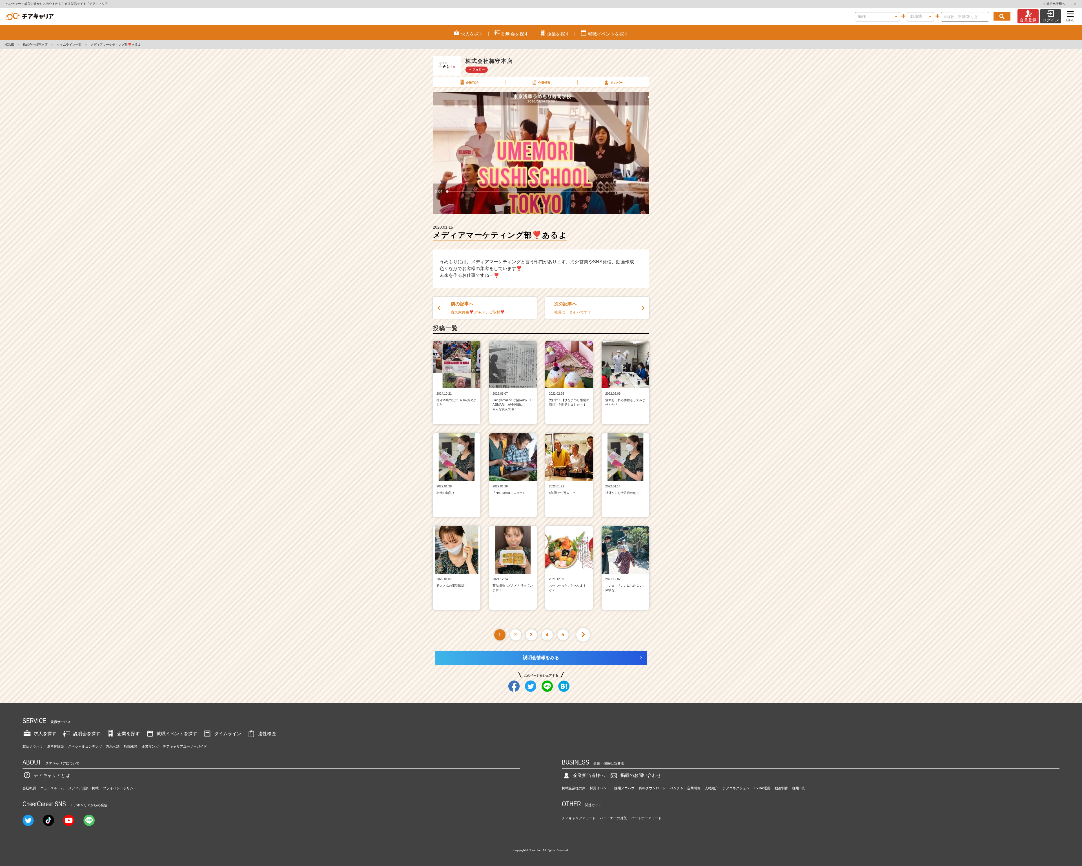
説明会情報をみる (541, 657)
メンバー (616, 82)
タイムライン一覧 (69, 44)
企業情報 (544, 82)
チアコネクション (736, 788)
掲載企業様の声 (574, 788)
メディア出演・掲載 (83, 788)
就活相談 (113, 746)
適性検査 (267, 733)
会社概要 (29, 788)
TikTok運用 (762, 788)
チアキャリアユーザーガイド (185, 746)
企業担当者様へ (1059, 3)
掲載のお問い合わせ (640, 775)
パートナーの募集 (613, 818)
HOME (9, 44)
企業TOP (472, 82)
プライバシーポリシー (120, 788)
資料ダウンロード (652, 788)
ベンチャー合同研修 (685, 788)
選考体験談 (55, 746)
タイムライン (227, 733)
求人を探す (45, 733)
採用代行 (799, 788)
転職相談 (131, 746)
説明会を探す (86, 733)
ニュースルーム (52, 788)
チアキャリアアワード (579, 818)
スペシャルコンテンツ (85, 746)
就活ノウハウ (33, 746)
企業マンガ (150, 746)
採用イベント (600, 788)
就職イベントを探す (177, 733)
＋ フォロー (477, 69)
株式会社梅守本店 (35, 44)
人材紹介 (711, 788)
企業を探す (128, 733)
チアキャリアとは (52, 775)
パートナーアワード (646, 818)
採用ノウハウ (624, 788)
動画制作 (781, 788)
